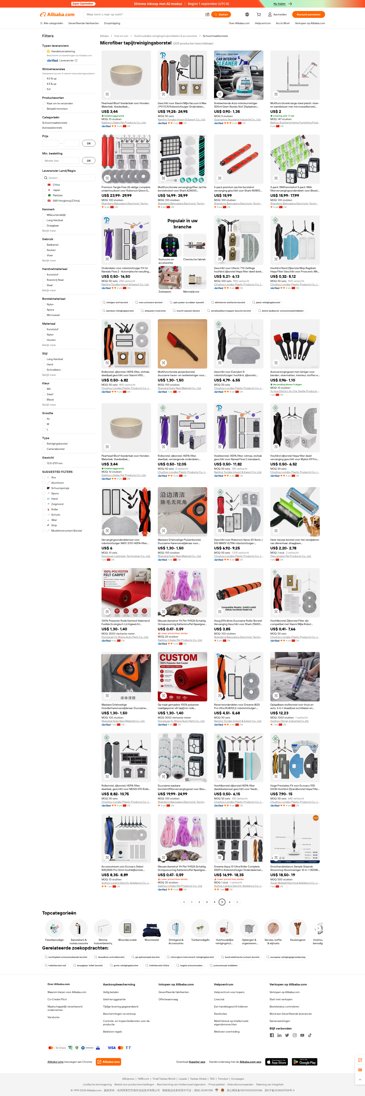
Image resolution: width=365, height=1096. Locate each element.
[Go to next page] (237, 902)
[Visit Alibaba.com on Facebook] (272, 1035)
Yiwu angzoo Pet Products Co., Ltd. (290, 556)
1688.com (143, 1078)
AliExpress (128, 1078)
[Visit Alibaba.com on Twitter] (287, 1035)
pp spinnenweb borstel (147, 957)
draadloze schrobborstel (111, 957)
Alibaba (104, 35)
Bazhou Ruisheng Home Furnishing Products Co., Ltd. (295, 122)
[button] (207, 14)
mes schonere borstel (150, 302)
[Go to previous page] (184, 902)
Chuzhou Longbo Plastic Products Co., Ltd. (238, 284)
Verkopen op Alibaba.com (285, 992)
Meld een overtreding (227, 1031)
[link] (360, 1060)
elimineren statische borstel (230, 302)
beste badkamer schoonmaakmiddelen (283, 310)
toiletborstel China (159, 965)
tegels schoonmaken (191, 965)
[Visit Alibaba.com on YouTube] (302, 1035)
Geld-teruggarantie (114, 999)
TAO (212, 1078)
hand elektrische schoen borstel (242, 957)
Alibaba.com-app (250, 1061)
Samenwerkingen (280, 1020)
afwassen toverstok (155, 310)
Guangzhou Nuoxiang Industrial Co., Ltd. (237, 119)
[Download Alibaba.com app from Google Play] (304, 1062)
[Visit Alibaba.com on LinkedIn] (279, 1035)
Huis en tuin (121, 35)
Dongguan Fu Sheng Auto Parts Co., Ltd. (125, 637)
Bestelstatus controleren (284, 1006)
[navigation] (68, 469)
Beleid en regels (112, 1031)
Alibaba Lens (55, 1061)
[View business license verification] (217, 1090)
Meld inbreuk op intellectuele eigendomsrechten (231, 1022)
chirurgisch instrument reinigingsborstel (192, 957)
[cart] (259, 15)
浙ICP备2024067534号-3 (279, 1090)
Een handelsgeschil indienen (231, 1006)
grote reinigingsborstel (126, 965)
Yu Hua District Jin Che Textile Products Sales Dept (295, 391)
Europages (237, 1078)
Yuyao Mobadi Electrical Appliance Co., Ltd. (295, 882)
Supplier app (197, 1061)
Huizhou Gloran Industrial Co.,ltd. (289, 720)
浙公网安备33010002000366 (244, 1090)
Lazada (183, 1078)
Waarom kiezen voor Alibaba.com (67, 992)
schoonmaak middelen (225, 965)
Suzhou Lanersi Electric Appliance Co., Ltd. (126, 882)
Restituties (220, 1013)
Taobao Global (198, 1078)
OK (89, 143)
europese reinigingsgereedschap (287, 957)
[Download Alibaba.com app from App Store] (276, 1062)
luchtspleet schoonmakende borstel (67, 957)
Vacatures (54, 1017)
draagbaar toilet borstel (90, 965)
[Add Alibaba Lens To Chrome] (108, 1062)
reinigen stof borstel (117, 302)
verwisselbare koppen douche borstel (231, 310)
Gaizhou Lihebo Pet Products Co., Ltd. (124, 122)
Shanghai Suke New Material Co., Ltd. (179, 388)
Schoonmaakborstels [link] (215, 35)
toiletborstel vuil (57, 965)
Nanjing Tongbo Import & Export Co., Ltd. (181, 119)
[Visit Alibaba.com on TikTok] (310, 1035)
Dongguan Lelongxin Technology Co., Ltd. (126, 556)
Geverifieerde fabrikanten (174, 992)
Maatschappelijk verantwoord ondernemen (65, 1008)
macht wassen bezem (188, 310)
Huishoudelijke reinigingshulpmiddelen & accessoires (165, 35)
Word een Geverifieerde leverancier (291, 1013)
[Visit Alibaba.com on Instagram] (294, 1035)
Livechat (219, 999)
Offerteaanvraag (168, 999)
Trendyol (223, 1078)
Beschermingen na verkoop (119, 1013)
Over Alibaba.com (59, 984)
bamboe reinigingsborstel (120, 310)
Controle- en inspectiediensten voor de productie (126, 1022)
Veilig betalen (111, 992)
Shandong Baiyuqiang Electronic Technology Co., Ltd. (126, 203)
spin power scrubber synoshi (188, 302)
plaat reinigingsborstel (268, 302)
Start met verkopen (281, 999)
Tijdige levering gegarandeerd (120, 1006)
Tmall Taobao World (163, 1078)
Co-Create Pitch (57, 999)
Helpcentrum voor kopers (229, 992)
